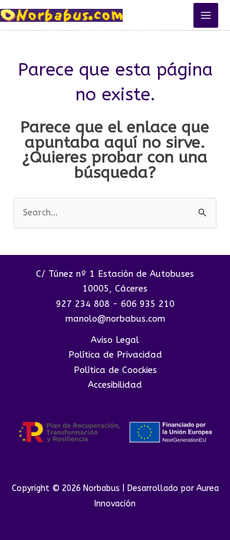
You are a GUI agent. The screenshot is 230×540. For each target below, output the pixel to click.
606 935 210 (148, 304)
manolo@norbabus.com (115, 318)
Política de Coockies (115, 370)
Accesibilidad (115, 384)
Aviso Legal (115, 340)
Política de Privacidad (115, 354)
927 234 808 (83, 304)
